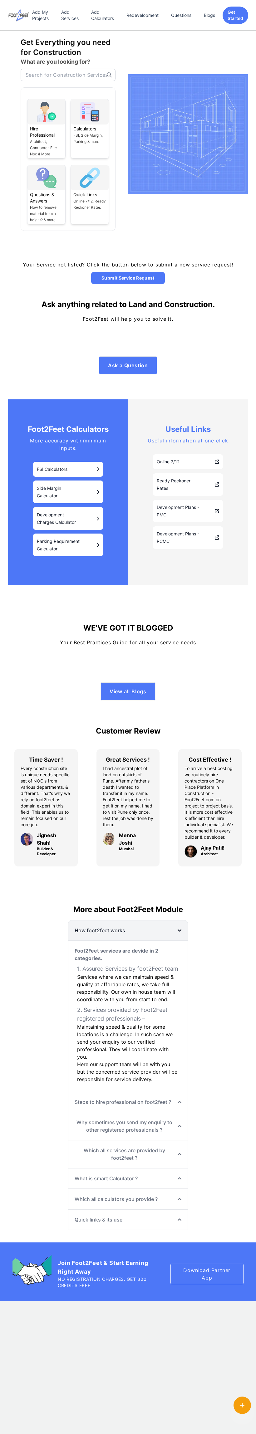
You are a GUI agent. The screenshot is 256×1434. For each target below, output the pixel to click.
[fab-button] (242, 1405)
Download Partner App (206, 1274)
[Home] (19, 15)
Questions (181, 15)
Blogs (209, 15)
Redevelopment (142, 15)
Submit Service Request (128, 277)
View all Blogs (128, 691)
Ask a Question (128, 365)
